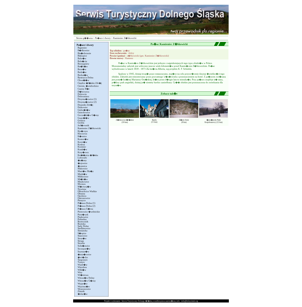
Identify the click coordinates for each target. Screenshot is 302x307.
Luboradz (82, 158)
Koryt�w (82, 142)
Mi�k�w (83, 179)
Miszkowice (83, 182)
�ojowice (82, 163)
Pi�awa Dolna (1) (86, 203)
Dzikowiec (83, 107)
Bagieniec (82, 48)
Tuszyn (81, 262)
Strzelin (81, 243)
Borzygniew (83, 64)
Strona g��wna (84, 38)
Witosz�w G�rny (87, 281)
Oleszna (81, 194)
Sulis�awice (84, 246)
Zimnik (81, 291)
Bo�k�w (83, 66)
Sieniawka (82, 231)
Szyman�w (83, 251)
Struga (81, 241)
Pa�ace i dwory (103, 38)
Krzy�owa (83, 152)
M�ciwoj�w (84, 187)
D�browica (83, 92)
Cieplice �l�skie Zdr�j (90, 83)
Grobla (81, 123)
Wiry (80, 272)
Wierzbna (82, 267)
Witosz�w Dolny (86, 278)
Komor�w (83, 139)
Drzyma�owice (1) (87, 99)
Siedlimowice (84, 228)
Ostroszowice (84, 198)
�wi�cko (83, 257)
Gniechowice (84, 112)
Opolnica (82, 196)
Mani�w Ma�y (86, 171)
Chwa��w (83, 80)
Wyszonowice (84, 289)
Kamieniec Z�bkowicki (89, 128)
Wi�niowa (83, 275)
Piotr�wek (83, 215)
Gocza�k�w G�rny (88, 115)
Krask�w (82, 149)
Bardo (154, 120)
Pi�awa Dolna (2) (86, 206)
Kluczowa (82, 134)
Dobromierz (83, 96)
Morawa (81, 184)
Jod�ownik (83, 125)
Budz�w (82, 72)
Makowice (83, 168)
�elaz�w (83, 294)
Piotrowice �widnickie (89, 212)
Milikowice (83, 176)
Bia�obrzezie (84, 53)
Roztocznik (83, 221)
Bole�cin (82, 61)
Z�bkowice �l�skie (125, 120)
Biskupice (82, 56)
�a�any (82, 160)
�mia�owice (84, 254)
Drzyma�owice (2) (87, 102)
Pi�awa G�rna (85, 209)
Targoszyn (83, 260)
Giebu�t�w (84, 110)
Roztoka (81, 224)
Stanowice (82, 236)
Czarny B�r (84, 89)
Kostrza (81, 144)
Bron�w (82, 69)
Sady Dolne (83, 226)
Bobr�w (82, 58)
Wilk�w (82, 270)
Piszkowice (83, 217)
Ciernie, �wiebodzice (88, 86)
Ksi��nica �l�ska (88, 155)
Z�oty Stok (184, 120)
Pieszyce (82, 200)
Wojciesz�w (84, 286)
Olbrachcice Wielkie (87, 191)
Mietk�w (82, 174)
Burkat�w (83, 75)
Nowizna (82, 189)
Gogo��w (83, 118)
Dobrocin (82, 94)
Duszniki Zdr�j (85, 105)
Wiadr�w (82, 265)
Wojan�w (83, 284)
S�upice (82, 233)
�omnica (82, 166)
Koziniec (82, 147)
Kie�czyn (83, 131)
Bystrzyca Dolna (85, 77)
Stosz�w (82, 238)
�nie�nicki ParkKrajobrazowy (213, 121)
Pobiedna (82, 219)
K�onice (82, 136)
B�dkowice (83, 50)
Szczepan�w (84, 249)
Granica (81, 120)
